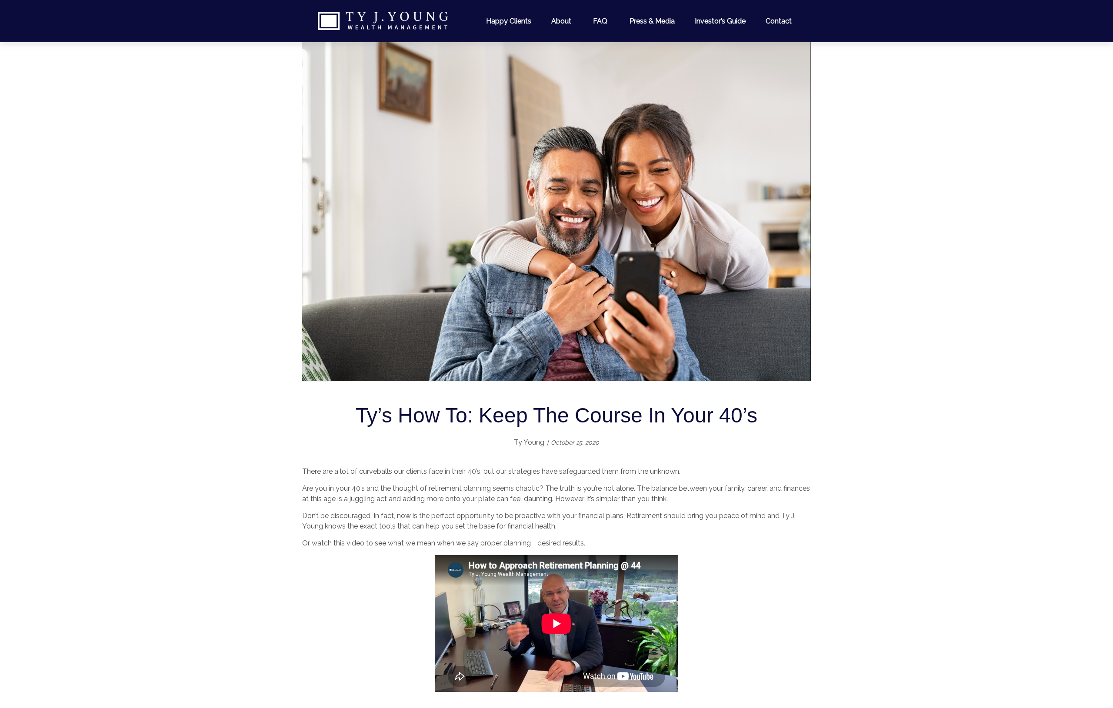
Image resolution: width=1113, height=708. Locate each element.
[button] (509, 21)
